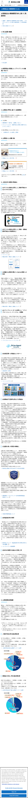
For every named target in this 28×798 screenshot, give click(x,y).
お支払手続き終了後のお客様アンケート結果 (12, 690)
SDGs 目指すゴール (7, 25)
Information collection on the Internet (10, 784)
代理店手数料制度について (8, 513)
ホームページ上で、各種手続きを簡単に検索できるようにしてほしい (14, 125)
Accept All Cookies (14, 795)
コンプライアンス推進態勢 (8, 546)
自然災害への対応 (6, 370)
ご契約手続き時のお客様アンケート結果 (11, 648)
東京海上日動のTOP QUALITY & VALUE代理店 (13, 468)
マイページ (5, 254)
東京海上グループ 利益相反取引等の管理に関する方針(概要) (14, 543)
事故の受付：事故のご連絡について (10, 256)
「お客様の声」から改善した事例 (10, 132)
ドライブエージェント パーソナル (10, 340)
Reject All (14, 791)
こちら (23, 174)
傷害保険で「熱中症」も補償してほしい (11, 122)
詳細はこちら (8, 158)
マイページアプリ (6, 381)
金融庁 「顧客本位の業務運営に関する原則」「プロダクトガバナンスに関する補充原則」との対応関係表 (14, 22)
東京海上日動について (10, 5)
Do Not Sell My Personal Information (14, 788)
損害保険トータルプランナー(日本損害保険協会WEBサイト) (13, 496)
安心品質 (4, 62)
